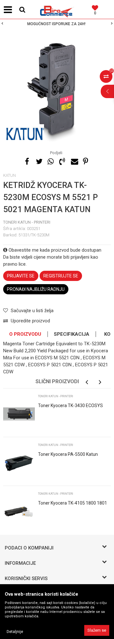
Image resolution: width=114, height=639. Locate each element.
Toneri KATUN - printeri (26, 222)
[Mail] (74, 160)
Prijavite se (21, 275)
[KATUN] (25, 132)
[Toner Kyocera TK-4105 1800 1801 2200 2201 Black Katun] (19, 512)
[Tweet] (38, 160)
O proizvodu (25, 334)
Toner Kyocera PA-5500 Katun (68, 454)
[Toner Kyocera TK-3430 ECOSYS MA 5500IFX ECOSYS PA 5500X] (19, 414)
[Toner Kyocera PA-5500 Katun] (19, 463)
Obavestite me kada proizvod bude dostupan (54, 250)
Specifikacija (71, 334)
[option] (57, 24)
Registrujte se (60, 275)
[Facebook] (27, 160)
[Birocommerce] (57, 9)
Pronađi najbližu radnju (36, 289)
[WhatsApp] (50, 160)
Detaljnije (15, 631)
